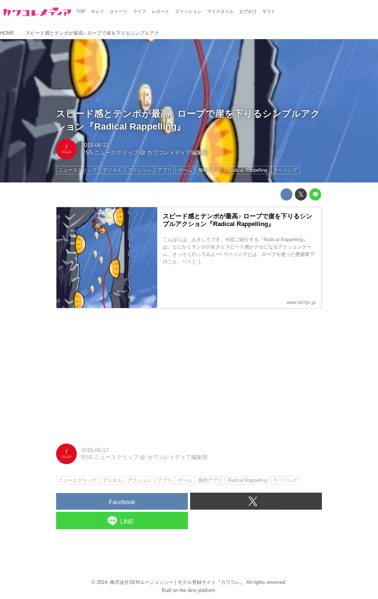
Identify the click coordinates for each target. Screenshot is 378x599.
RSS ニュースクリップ (109, 152)
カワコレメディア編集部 (177, 152)
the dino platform (197, 590)
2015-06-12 (95, 145)
